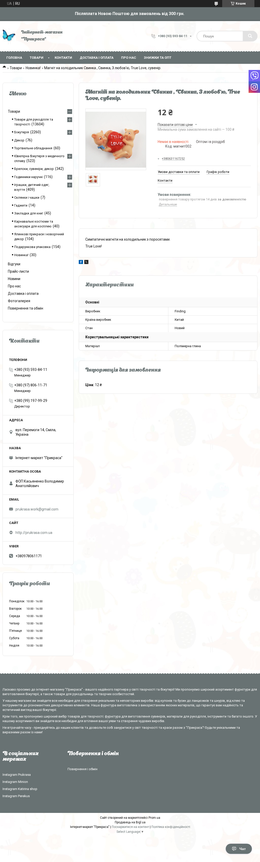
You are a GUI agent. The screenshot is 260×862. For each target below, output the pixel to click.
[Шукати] (250, 36)
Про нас (128, 58)
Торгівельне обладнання (33, 148)
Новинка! (33, 68)
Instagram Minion (15, 782)
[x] (86, 263)
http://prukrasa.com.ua (33, 533)
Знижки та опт (157, 58)
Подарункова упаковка (32, 247)
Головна (14, 58)
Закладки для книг (28, 213)
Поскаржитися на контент (130, 827)
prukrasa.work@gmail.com (36, 509)
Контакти (63, 58)
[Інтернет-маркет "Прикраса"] (9, 36)
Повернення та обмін (25, 308)
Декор (19, 140)
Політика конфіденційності (170, 827)
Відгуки (14, 264)
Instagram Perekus (16, 796)
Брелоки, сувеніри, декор (34, 169)
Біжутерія (21, 132)
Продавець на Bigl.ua (130, 822)
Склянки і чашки (26, 197)
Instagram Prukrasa (17, 775)
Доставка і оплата (96, 58)
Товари (36, 58)
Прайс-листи (18, 271)
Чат (242, 849)
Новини (14, 279)
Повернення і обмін (83, 769)
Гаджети (20, 205)
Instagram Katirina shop (20, 789)
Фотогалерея (19, 301)
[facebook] (81, 263)
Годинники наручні (28, 177)
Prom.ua (154, 818)
